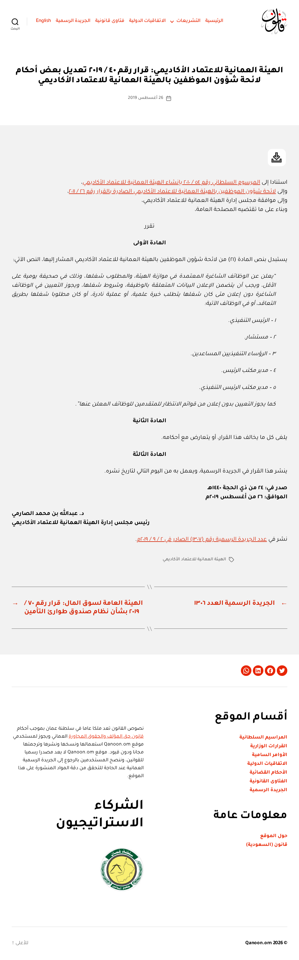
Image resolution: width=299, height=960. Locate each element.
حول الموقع (273, 836)
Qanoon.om (258, 943)
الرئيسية (214, 21)
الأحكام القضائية (268, 772)
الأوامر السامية (269, 755)
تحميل (277, 157)
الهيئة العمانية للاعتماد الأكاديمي (194, 559)
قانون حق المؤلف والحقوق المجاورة (106, 736)
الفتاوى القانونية (268, 781)
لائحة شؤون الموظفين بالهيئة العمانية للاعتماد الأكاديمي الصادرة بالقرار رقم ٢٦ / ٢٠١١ (172, 192)
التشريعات (188, 21)
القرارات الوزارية (268, 746)
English (43, 21)
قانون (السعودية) (266, 845)
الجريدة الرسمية (73, 21)
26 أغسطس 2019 (145, 98)
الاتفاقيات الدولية (147, 21)
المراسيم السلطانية (263, 737)
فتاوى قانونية (109, 21)
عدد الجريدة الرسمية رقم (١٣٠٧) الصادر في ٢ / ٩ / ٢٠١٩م (202, 540)
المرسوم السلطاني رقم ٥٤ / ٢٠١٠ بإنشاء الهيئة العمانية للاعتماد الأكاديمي (171, 183)
